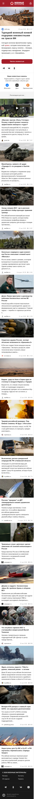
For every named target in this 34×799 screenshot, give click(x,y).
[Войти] (30, 3)
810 (31, 434)
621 (31, 604)
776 (31, 476)
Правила (21, 779)
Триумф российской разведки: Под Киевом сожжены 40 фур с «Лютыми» (16, 422)
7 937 (30, 140)
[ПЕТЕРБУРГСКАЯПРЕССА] (2, 724)
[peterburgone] (2, 604)
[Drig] (2, 520)
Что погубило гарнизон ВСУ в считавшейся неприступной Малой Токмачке (15, 630)
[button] (4, 68)
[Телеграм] (5, 787)
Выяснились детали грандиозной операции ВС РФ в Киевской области (16, 460)
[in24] (3, 29)
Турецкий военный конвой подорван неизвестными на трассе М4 (17, 35)
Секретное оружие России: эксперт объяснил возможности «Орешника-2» (17, 341)
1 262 (30, 272)
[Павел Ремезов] (2, 228)
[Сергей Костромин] (2, 184)
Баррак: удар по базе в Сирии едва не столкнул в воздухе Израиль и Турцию (17, 381)
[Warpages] (2, 562)
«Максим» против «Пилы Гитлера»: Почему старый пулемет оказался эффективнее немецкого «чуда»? (15, 122)
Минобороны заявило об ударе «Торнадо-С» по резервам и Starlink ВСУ (15, 166)
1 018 (30, 356)
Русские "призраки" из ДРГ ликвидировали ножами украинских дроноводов (16, 502)
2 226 (30, 184)
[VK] (21, 787)
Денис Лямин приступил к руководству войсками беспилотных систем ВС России (17, 298)
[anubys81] (2, 140)
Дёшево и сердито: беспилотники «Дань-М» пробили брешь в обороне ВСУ (16, 588)
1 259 (30, 316)
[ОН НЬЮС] (2, 355)
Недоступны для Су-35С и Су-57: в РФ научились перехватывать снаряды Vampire (17, 750)
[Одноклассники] (13, 787)
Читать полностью (17, 61)
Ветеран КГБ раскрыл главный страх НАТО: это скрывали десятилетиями (16, 708)
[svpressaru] (2, 434)
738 (31, 520)
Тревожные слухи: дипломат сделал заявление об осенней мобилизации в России (16, 546)
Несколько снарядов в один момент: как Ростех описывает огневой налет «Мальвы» (16, 254)
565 (31, 724)
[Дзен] (28, 787)
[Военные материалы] (17, 3)
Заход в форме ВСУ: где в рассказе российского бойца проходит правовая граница (17, 210)
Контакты (21, 776)
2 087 (30, 228)
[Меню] (3, 3)
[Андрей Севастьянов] (2, 272)
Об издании (6, 779)
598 (31, 643)
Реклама (5, 776)
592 (31, 683)
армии (7, 45)
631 (31, 562)
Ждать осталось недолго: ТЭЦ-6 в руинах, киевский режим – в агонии (15, 668)
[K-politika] (2, 476)
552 (31, 766)
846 (31, 397)
